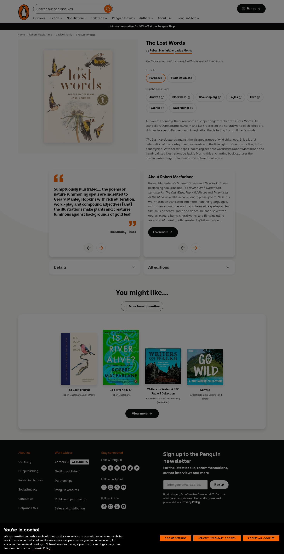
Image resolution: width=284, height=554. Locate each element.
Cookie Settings (175, 538)
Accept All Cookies (261, 538)
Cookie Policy (42, 548)
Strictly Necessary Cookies (217, 538)
